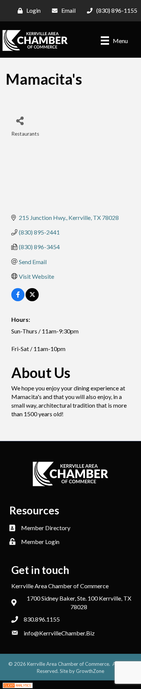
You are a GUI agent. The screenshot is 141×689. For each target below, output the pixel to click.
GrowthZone (90, 671)
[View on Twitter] (32, 298)
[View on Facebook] (17, 298)
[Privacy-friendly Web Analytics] (18, 684)
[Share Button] (19, 120)
